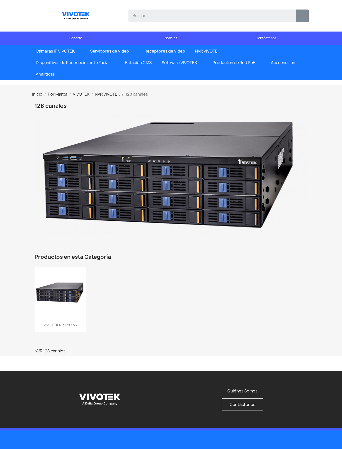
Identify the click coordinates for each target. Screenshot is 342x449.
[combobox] (208, 16)
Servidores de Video (109, 51)
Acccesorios (283, 62)
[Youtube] (294, 439)
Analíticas (45, 74)
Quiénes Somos (242, 391)
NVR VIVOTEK (207, 51)
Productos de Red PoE (234, 62)
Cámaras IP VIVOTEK (55, 51)
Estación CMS (138, 62)
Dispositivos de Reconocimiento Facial (72, 62)
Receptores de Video (164, 51)
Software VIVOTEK (179, 62)
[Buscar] (302, 16)
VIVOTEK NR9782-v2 (60, 325)
